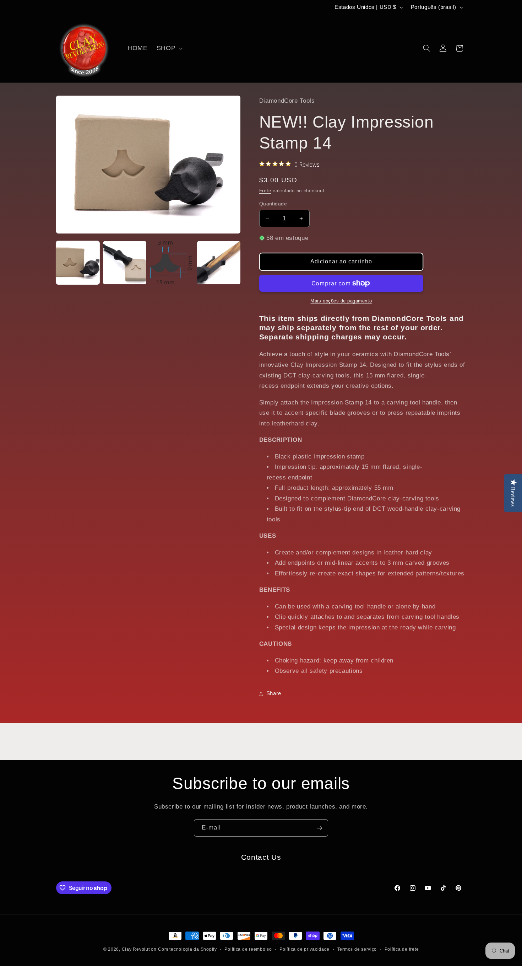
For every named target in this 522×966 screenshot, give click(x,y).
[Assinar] (319, 828)
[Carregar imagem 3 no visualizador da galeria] (172, 262)
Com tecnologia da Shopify (187, 949)
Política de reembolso (248, 949)
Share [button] (273, 693)
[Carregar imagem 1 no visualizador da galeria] (77, 262)
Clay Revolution (139, 949)
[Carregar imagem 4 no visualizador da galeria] (218, 262)
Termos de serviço (357, 949)
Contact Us (261, 857)
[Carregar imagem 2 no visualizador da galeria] (124, 262)
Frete (265, 190)
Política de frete (402, 949)
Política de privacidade (304, 949)
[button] (168, 48)
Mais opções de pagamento (341, 301)
